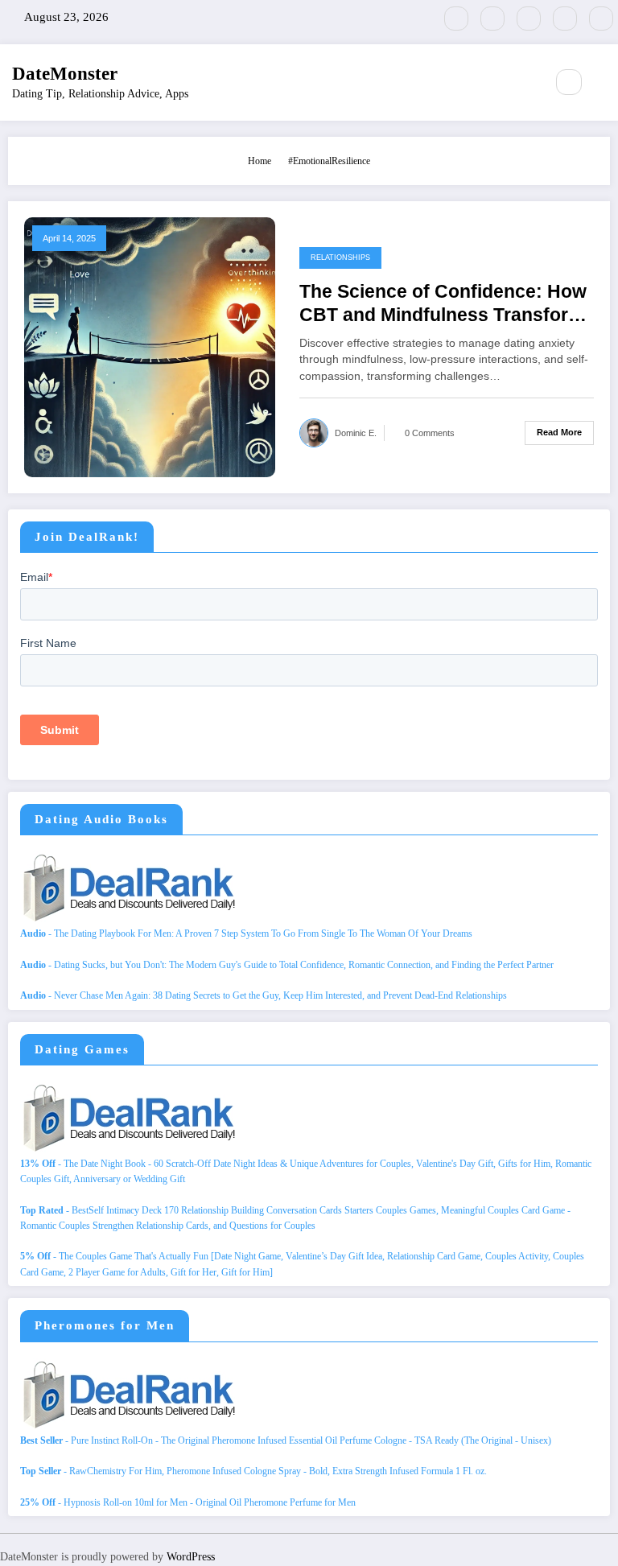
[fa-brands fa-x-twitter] (492, 18)
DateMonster (64, 74)
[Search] (569, 82)
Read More (559, 432)
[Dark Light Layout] (603, 82)
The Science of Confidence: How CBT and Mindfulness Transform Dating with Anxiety (443, 305)
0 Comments (430, 433)
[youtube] (601, 18)
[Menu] (524, 82)
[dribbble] (529, 18)
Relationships (340, 257)
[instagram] (565, 18)
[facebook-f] (456, 18)
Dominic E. (356, 433)
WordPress (191, 1557)
